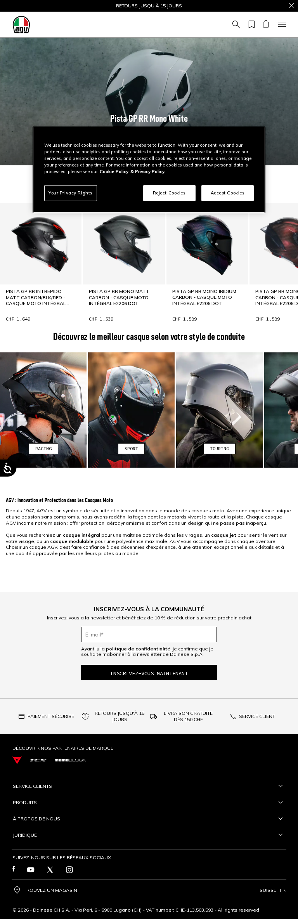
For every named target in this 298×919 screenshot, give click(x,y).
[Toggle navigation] (281, 24)
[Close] (291, 5)
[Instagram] (69, 870)
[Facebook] (13, 870)
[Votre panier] (265, 24)
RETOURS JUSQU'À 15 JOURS (119, 716)
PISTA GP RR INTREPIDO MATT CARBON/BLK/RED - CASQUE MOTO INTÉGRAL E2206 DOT (36, 297)
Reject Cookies (169, 192)
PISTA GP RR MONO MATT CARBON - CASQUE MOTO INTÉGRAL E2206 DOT (119, 297)
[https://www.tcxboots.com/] (38, 760)
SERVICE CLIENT (257, 716)
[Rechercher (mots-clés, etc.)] (235, 24)
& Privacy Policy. (147, 171)
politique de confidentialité (138, 649)
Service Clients (32, 786)
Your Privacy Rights (71, 192)
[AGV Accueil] (21, 24)
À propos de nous (36, 819)
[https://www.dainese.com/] (17, 760)
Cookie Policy (114, 171)
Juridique (25, 835)
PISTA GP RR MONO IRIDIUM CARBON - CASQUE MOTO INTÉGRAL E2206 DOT (204, 297)
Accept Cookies (228, 192)
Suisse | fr (273, 890)
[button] (149, 101)
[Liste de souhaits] (250, 24)
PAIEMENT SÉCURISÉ (51, 716)
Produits (25, 802)
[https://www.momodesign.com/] (70, 760)
